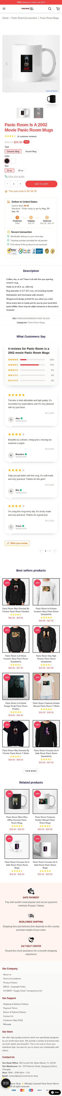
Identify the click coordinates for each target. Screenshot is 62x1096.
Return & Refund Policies (14, 1012)
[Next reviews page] (54, 550)
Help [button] (57, 1092)
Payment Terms (10, 1008)
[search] (49, 8)
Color (7, 156)
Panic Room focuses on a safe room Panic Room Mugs (17, 865)
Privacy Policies (10, 982)
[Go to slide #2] (38, 113)
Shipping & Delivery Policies (15, 1004)
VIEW (15, 602)
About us (7, 974)
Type (7, 147)
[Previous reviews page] (40, 550)
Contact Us (8, 1016)
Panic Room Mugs (49, 18)
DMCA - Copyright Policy (14, 987)
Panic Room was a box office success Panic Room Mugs (17, 820)
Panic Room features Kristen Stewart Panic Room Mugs (45, 820)
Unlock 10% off (6, 1083)
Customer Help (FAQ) (13, 1020)
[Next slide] (55, 64)
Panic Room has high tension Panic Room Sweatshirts (46, 659)
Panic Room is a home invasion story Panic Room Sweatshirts (46, 611)
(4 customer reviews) (26, 136)
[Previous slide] (7, 64)
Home (5, 18)
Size (7, 166)
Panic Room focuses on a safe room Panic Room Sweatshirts (46, 753)
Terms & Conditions (12, 978)
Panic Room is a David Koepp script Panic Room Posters (16, 706)
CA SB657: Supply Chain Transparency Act (22, 991)
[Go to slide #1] (23, 113)
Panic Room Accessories (24, 18)
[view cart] (58, 8)
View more (31, 771)
